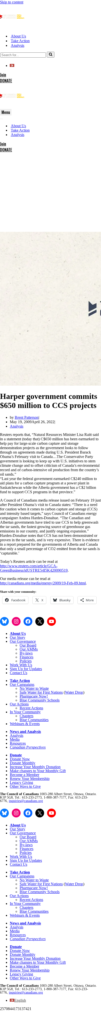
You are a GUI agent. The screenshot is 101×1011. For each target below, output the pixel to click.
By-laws (26, 653)
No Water (28, 688)
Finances (26, 657)
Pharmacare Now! (34, 696)
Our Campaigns (22, 684)
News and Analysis (25, 731)
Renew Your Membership (30, 779)
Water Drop (74, 692)
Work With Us (21, 665)
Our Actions (19, 704)
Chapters (26, 716)
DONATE (6, 81)
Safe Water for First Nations (41, 692)
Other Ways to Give (25, 786)
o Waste (43, 688)
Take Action (20, 41)
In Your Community (25, 712)
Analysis (17, 45)
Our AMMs (29, 649)
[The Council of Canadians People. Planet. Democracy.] (12, 27)
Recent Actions (31, 708)
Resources (18, 743)
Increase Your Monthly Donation (35, 767)
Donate (16, 755)
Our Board (28, 645)
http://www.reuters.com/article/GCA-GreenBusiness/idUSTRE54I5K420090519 (34, 568)
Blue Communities (34, 720)
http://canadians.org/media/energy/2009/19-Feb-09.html (43, 583)
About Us (18, 36)
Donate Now (20, 759)
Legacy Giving (21, 782)
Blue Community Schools (40, 700)
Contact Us (18, 673)
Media (15, 739)
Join (3, 75)
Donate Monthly (22, 763)
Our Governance (23, 641)
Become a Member (24, 775)
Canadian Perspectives (28, 747)
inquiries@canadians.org (26, 801)
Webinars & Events (25, 724)
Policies (26, 661)
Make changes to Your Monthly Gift (38, 771)
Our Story (17, 637)
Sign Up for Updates (26, 669)
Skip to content (11, 2)
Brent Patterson (26, 417)
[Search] (50, 55)
